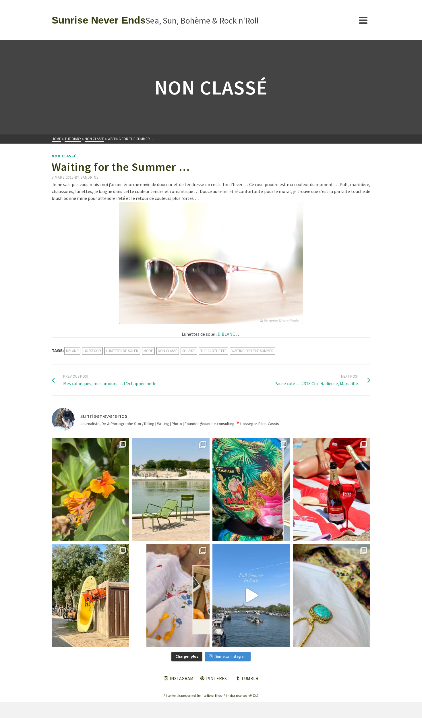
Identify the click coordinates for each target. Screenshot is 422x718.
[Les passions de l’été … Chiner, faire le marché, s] (171, 595)
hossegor (92, 350)
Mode (148, 350)
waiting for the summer (252, 350)
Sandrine (90, 177)
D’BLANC (226, 334)
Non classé (64, 156)
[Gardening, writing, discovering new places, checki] (90, 489)
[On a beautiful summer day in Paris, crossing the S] (251, 595)
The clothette (213, 350)
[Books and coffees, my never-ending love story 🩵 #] (331, 595)
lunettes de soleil (122, 350)
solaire (188, 350)
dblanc (72, 350)
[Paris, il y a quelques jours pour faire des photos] (171, 489)
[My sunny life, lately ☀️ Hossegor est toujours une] (90, 595)
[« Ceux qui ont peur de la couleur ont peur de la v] (251, 489)
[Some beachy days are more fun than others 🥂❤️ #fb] (331, 489)
